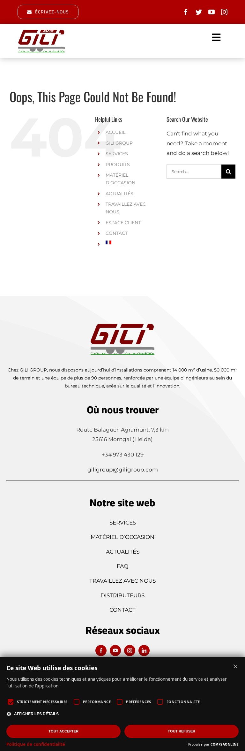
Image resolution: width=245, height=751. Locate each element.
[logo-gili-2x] (41, 31)
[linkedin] (144, 650)
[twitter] (199, 12)
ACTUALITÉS (119, 193)
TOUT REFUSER (181, 731)
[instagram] (224, 12)
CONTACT (117, 233)
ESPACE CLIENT (123, 223)
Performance (97, 701)
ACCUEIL (115, 132)
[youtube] (211, 12)
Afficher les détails (36, 714)
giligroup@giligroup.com (122, 469)
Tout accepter (63, 731)
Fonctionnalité (183, 701)
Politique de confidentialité (35, 744)
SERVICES (117, 154)
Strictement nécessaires (42, 701)
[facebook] (186, 12)
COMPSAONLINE (225, 744)
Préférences (138, 701)
